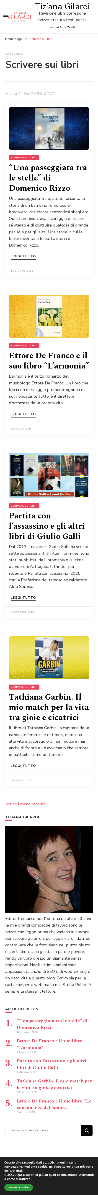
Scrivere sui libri (24, 157)
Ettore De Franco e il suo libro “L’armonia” (49, 361)
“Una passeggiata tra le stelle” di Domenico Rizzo (48, 178)
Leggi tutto (23, 256)
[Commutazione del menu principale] (5, 16)
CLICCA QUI (13, 1175)
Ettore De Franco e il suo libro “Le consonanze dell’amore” (54, 1104)
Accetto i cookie (18, 1187)
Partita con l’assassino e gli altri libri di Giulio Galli (47, 526)
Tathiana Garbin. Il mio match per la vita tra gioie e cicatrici (49, 707)
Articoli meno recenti (25, 804)
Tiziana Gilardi (62, 6)
